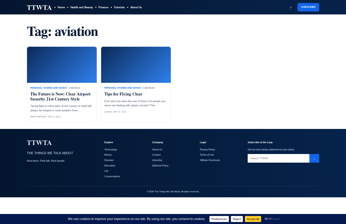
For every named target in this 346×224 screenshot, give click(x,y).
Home (61, 7)
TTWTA (39, 7)
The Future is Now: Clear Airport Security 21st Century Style (60, 96)
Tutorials (119, 7)
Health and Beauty (81, 7)
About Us (136, 7)
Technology (110, 149)
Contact (156, 154)
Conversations (112, 176)
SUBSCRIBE (308, 7)
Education (109, 165)
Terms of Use (207, 154)
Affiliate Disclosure (210, 160)
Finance (103, 7)
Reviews (109, 160)
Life (106, 171)
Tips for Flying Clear (123, 94)
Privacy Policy (207, 149)
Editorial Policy (160, 165)
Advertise (157, 160)
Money (108, 154)
